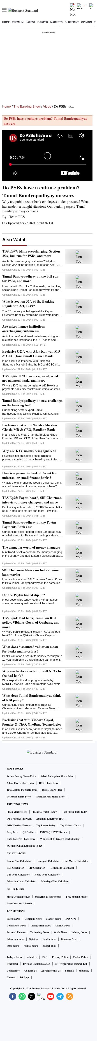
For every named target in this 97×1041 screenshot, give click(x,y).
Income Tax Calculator (19, 861)
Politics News (30, 945)
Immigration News (41, 925)
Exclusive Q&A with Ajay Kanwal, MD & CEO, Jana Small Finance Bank (31, 353)
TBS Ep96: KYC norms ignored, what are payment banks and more (30, 378)
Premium (17, 22)
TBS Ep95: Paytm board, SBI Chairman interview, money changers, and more (32, 499)
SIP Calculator (37, 867)
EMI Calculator (15, 867)
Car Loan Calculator (18, 874)
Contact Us (30, 970)
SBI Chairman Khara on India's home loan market (30, 572)
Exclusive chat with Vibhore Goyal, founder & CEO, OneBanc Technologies (31, 721)
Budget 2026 (49, 945)
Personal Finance (16, 932)
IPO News (70, 918)
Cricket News (62, 925)
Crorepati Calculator (48, 861)
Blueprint (72, 22)
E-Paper (42, 22)
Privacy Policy (60, 957)
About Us (32, 957)
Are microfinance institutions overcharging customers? (23, 328)
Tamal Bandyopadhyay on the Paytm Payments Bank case (29, 524)
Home (6, 22)
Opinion (86, 22)
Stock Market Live (17, 811)
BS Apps (24, 977)
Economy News (69, 939)
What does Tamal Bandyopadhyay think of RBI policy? (31, 697)
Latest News (13, 918)
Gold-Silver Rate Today (75, 811)
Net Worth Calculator (76, 861)
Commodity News (16, 925)
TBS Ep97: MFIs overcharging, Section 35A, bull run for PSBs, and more (31, 253)
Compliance (13, 970)
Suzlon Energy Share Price (21, 776)
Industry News (79, 932)
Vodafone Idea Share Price (50, 796)
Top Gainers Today (70, 825)
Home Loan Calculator (47, 874)
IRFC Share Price (48, 783)
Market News (53, 918)
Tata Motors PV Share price (22, 789)
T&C (44, 957)
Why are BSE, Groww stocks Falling (60, 839)
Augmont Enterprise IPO (50, 818)
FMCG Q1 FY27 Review (53, 832)
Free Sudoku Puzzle (77, 896)
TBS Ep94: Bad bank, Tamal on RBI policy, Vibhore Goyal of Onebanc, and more (30, 622)
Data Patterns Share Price (21, 839)
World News (60, 932)
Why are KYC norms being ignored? (29, 450)
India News (13, 945)
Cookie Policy (80, 957)
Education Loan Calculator (22, 881)
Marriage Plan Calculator (55, 881)
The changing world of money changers (31, 547)
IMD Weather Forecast (19, 825)
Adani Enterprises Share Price (57, 776)
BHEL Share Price (52, 789)
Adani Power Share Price (20, 783)
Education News (15, 939)
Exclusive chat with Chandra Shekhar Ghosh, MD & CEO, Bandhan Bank (30, 427)
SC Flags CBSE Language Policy (24, 845)
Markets (56, 22)
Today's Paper (14, 957)
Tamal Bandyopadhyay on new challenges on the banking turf (32, 402)
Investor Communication (36, 963)
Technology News (39, 932)
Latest (30, 22)
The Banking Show (27, 106)
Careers (11, 977)
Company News (33, 918)
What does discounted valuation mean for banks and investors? (30, 648)
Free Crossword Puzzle (19, 903)
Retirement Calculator (62, 867)
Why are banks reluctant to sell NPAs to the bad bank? (31, 673)
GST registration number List (71, 963)
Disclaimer (12, 963)
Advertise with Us (50, 970)
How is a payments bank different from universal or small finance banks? (31, 475)
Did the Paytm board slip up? (23, 595)
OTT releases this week (19, 818)
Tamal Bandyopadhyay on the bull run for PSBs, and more (30, 278)
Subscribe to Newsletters (48, 896)
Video (47, 106)
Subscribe (84, 970)
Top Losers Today (45, 825)
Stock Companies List (18, 896)
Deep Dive (12, 832)
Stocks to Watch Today (44, 811)
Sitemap (69, 970)
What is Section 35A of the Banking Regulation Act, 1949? (28, 303)
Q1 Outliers (29, 832)
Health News (49, 939)
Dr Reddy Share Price (19, 796)
